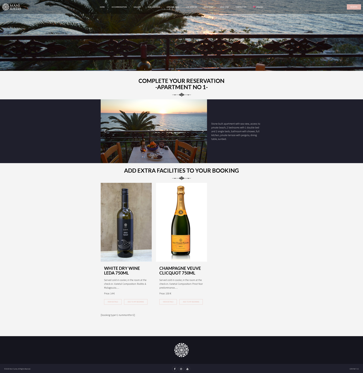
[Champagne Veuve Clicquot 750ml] (181, 221)
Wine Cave (224, 7)
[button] (105, 131)
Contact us (241, 7)
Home (102, 7)
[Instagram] (181, 369)
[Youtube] (188, 369)
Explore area (173, 7)
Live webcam (191, 7)
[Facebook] (175, 369)
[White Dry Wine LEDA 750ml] (126, 221)
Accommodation (119, 7)
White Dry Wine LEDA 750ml (122, 270)
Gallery (137, 7)
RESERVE (353, 7)
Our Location (154, 7)
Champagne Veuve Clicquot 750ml (180, 270)
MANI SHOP (208, 7)
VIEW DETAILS (113, 302)
